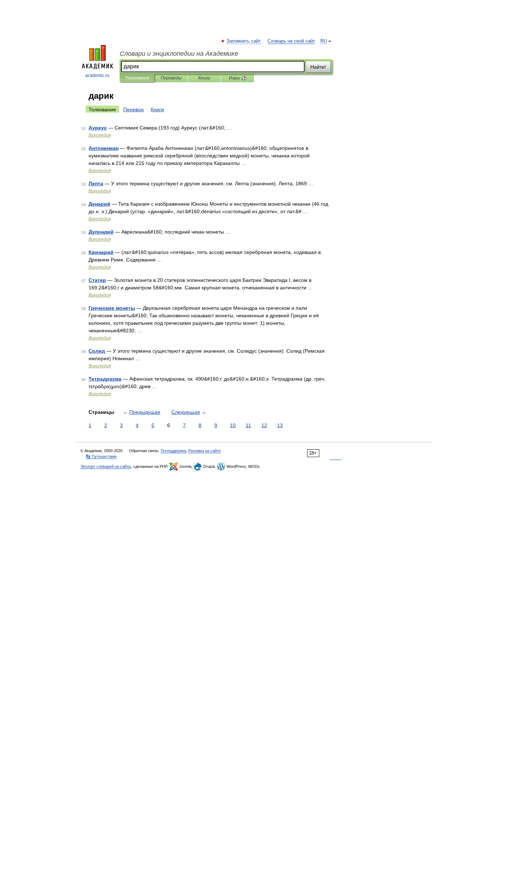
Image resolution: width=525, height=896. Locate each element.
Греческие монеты (112, 308)
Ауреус (98, 128)
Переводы (171, 77)
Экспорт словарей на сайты (105, 466)
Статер (97, 280)
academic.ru (97, 75)
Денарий (99, 204)
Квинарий (101, 252)
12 (264, 425)
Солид (97, 351)
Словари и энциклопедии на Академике (179, 53)
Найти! (318, 67)
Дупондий (101, 232)
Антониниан (104, 148)
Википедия (100, 135)
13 (280, 425)
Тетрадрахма (105, 379)
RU (323, 41)
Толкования (137, 77)
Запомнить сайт (244, 41)
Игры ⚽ (237, 77)
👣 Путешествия (101, 456)
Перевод (133, 109)
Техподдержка (173, 451)
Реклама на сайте (204, 451)
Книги (204, 77)
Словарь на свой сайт (291, 41)
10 (233, 425)
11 (248, 425)
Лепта (96, 183)
